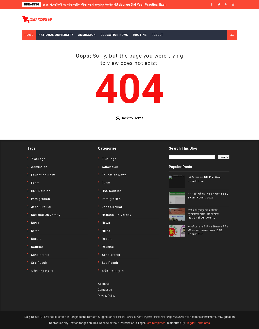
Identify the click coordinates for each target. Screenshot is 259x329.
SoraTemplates (155, 323)
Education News (114, 34)
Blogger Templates (198, 323)
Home (29, 34)
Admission (87, 34)
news (35, 222)
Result (157, 34)
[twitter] (219, 4)
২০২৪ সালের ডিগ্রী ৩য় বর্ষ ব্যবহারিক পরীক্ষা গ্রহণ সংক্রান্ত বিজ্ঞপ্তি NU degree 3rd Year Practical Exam (104, 3)
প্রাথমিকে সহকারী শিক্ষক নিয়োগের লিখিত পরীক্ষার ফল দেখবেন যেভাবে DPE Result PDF (208, 230)
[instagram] (233, 4)
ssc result (39, 262)
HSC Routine (41, 191)
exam (35, 182)
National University (55, 34)
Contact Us (105, 289)
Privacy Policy (106, 295)
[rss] (226, 4)
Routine (140, 34)
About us (103, 283)
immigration (40, 198)
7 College (38, 159)
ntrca (35, 231)
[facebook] (212, 4)
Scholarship (40, 254)
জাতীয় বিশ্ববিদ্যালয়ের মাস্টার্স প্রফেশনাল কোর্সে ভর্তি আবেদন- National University (204, 214)
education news (43, 175)
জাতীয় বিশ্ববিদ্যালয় (42, 270)
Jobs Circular (41, 207)
